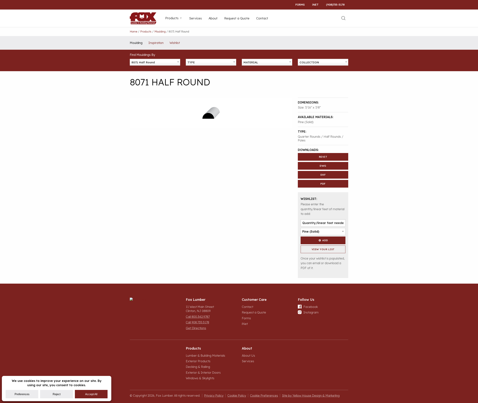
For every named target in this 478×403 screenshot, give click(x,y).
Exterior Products (198, 361)
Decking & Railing (198, 367)
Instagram (311, 312)
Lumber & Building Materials (205, 355)
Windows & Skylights (200, 378)
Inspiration (156, 43)
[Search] (343, 18)
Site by (311, 395)
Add (325, 240)
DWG (323, 165)
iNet (245, 324)
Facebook (310, 307)
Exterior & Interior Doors (203, 372)
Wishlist (175, 43)
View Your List (323, 249)
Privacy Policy (214, 395)
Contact (247, 307)
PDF (323, 183)
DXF (323, 174)
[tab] (174, 18)
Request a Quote (254, 312)
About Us (248, 355)
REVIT (323, 156)
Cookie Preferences (264, 395)
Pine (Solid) (306, 122)
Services (248, 361)
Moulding (136, 43)
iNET (315, 4)
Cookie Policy (236, 395)
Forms (300, 4)
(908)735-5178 (335, 4)
